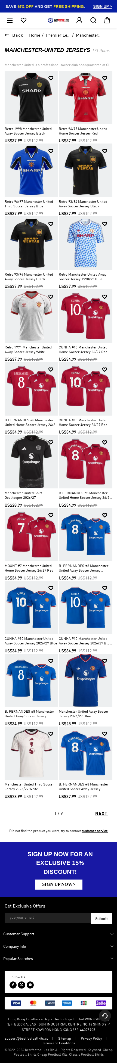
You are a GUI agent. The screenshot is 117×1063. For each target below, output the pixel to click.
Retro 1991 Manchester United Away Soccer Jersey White (28, 350)
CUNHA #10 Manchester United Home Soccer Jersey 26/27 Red (83, 423)
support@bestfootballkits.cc (26, 1038)
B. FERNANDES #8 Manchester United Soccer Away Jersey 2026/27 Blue (83, 787)
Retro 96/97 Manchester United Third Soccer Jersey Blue (29, 204)
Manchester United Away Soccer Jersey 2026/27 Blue (83, 714)
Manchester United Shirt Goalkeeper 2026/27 (23, 495)
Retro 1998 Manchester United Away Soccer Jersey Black (28, 131)
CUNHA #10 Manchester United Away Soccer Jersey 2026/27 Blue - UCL (85, 641)
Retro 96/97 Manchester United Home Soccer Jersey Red (83, 131)
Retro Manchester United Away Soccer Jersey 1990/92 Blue (82, 277)
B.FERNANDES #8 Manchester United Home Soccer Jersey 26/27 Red (85, 495)
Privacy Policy (91, 1038)
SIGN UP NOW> (58, 884)
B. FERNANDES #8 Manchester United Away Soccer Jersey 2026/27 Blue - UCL (29, 714)
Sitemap (64, 1038)
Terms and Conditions (58, 1043)
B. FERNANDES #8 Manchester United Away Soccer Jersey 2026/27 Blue (83, 568)
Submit (101, 918)
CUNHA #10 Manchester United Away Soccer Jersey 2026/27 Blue (31, 641)
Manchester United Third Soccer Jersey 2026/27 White (29, 787)
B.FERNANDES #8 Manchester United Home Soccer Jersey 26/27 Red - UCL (31, 423)
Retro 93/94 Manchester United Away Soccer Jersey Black (83, 204)
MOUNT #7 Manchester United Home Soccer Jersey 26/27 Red (29, 568)
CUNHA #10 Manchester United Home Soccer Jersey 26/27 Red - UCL (84, 350)
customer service (95, 831)
